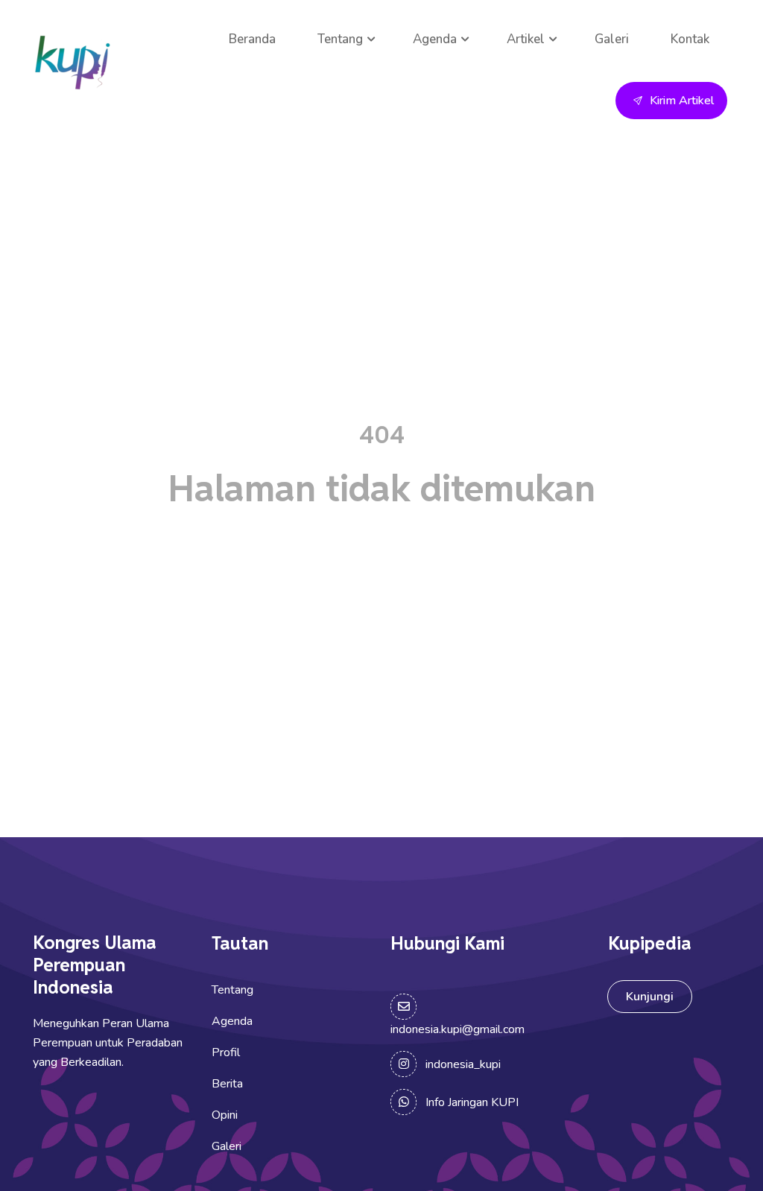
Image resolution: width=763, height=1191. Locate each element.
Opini (225, 1115)
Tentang (340, 39)
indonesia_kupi (463, 1064)
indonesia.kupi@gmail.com (457, 1029)
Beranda (252, 39)
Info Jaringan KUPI (472, 1102)
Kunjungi (650, 996)
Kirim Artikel (682, 100)
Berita (227, 1084)
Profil (226, 1052)
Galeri (612, 39)
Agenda (435, 39)
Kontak (690, 39)
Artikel (526, 39)
